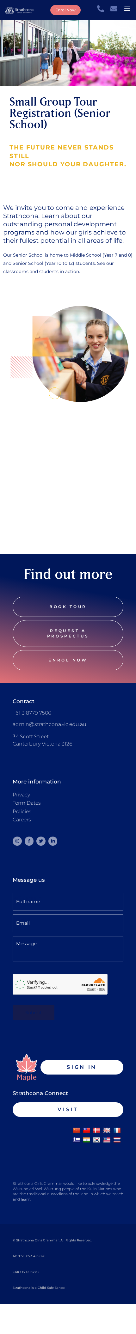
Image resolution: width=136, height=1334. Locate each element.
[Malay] (107, 1140)
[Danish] (97, 1130)
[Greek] (76, 1140)
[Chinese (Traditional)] (86, 1130)
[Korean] (97, 1140)
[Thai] (117, 1140)
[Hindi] (86, 1140)
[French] (117, 1130)
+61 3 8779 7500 (32, 713)
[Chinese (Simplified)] (76, 1130)
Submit (33, 1012)
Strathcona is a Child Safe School (39, 1288)
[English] (107, 1130)
